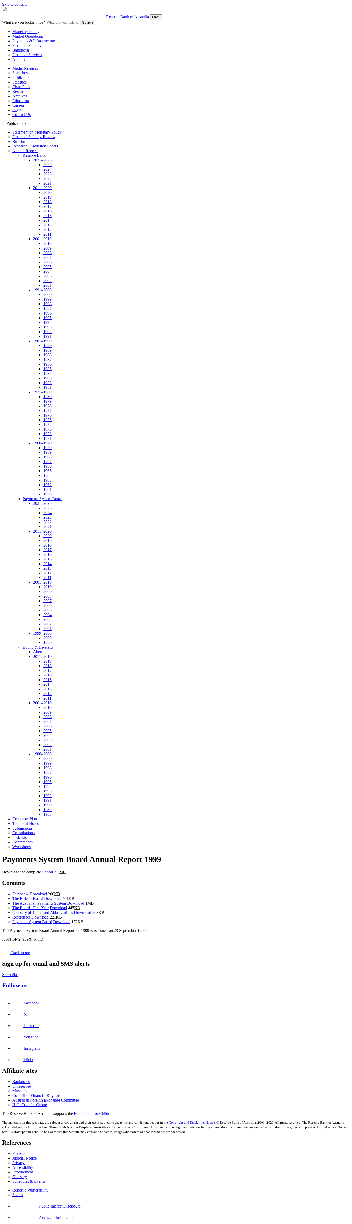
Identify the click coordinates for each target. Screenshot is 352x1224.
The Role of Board (27, 898)
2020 (47, 192)
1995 (47, 318)
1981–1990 (42, 341)
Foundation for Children (93, 1113)
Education (20, 100)
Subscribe (10, 974)
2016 (47, 211)
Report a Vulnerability (30, 1190)
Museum (19, 1091)
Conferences (22, 842)
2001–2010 (42, 239)
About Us (20, 59)
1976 (47, 415)
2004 (47, 271)
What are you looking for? (23, 22)
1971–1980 (42, 392)
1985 (47, 369)
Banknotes (21, 50)
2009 (47, 248)
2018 (47, 202)
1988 (47, 355)
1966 (47, 466)
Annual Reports (25, 150)
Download (38, 894)
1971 (47, 438)
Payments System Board (42, 499)
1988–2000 (42, 754)
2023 (47, 174)
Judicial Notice (24, 1158)
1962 (47, 485)
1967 (47, 461)
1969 (47, 452)
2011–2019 (42, 656)
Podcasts (19, 837)
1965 (47, 471)
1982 (47, 383)
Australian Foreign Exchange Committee (45, 1100)
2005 (47, 266)
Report (47, 872)
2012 (47, 229)
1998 (47, 304)
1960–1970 (42, 443)
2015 (47, 215)
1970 (47, 447)
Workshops (21, 847)
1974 (47, 424)
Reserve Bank (34, 155)
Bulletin (18, 141)
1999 (47, 299)
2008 (47, 253)
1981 (47, 387)
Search (87, 22)
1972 (47, 434)
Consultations (23, 833)
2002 (47, 280)
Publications (22, 77)
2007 (47, 257)
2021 (47, 183)
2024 (47, 169)
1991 (47, 336)
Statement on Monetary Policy (37, 132)
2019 (47, 197)
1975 (47, 420)
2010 (47, 243)
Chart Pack (21, 87)
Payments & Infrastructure (33, 41)
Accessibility (22, 1167)
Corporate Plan (24, 819)
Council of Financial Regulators (38, 1095)
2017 (47, 206)
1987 (47, 359)
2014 (47, 220)
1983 (47, 378)
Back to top (20, 952)
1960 (47, 494)
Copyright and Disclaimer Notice (192, 1122)
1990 (47, 345)
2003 (47, 276)
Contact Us (21, 114)
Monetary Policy (25, 31)
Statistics (19, 82)
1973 (47, 429)
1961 (47, 489)
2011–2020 (42, 188)
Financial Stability (27, 45)
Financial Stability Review (33, 137)
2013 (47, 225)
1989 (47, 350)
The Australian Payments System (39, 903)
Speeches (20, 73)
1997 (47, 308)
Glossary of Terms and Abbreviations (42, 912)
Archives (19, 96)
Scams (17, 1195)
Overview (20, 894)
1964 (47, 475)
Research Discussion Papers (35, 146)
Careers (18, 105)
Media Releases (25, 68)
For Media (20, 1153)
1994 (47, 322)
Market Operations (27, 36)
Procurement (22, 1172)
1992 (47, 331)
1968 (47, 457)
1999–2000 (42, 633)
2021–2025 (42, 160)
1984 (47, 373)
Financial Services (27, 55)
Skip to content (14, 4)
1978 (47, 406)
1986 (47, 364)
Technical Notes (25, 823)
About (38, 652)
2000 (47, 294)
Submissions (22, 828)
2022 (47, 178)
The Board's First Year (30, 908)
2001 (47, 285)
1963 (47, 480)
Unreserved (21, 1086)
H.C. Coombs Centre (29, 1105)
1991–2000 (42, 290)
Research (19, 91)
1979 (47, 401)
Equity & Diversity (38, 647)
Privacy (18, 1163)
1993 (47, 327)
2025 (47, 164)
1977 (47, 410)
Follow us (14, 985)
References (21, 917)
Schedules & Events (28, 1181)
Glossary (19, 1177)
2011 (47, 234)
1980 (47, 396)
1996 (47, 313)
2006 (47, 262)
